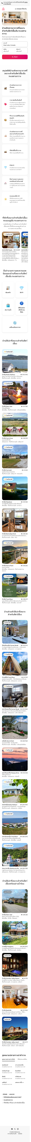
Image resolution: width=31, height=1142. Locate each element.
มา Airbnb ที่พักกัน (21, 9)
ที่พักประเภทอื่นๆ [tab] (22, 1059)
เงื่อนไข (20, 1133)
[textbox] (8, 51)
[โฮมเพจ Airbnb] (3, 9)
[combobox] (14, 45)
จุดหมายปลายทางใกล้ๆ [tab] (8, 1059)
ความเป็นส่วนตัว (12, 1133)
